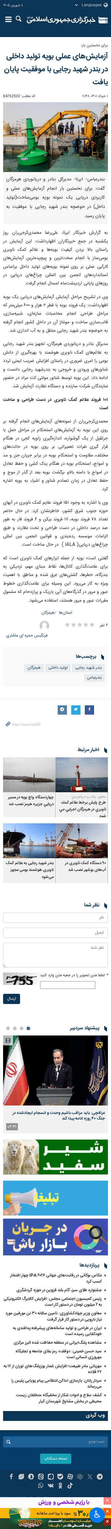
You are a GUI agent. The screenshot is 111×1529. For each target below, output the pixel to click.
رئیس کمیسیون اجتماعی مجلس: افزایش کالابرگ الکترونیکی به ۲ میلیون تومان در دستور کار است (52, 1302)
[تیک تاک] (70, 1486)
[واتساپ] (41, 1486)
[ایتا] (41, 1477)
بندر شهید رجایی (88, 668)
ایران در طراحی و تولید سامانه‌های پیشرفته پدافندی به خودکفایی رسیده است (57, 1331)
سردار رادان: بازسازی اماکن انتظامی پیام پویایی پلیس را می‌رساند (56, 1383)
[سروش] (31, 1477)
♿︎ (97, 1514)
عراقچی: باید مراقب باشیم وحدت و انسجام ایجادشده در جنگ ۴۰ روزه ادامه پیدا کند (59, 1116)
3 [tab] (15, 1028)
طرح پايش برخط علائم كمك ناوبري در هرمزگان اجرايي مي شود (82, 810)
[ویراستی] (21, 1477)
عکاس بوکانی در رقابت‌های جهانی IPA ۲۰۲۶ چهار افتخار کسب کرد (56, 1278)
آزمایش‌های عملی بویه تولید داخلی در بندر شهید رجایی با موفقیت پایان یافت (56, 69)
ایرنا (61, 20)
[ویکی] (51, 1486)
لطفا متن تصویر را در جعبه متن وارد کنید (74, 975)
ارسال (11, 999)
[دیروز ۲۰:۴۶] (55, 1070)
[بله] (60, 1477)
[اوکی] (60, 1486)
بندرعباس (94, 677)
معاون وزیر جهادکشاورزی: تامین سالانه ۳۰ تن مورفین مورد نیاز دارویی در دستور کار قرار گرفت (54, 1316)
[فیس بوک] (11, 1477)
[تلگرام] (100, 1477)
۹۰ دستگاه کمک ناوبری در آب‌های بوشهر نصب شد (85, 866)
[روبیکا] (80, 1477)
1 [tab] (28, 1028)
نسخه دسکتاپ (55, 1458)
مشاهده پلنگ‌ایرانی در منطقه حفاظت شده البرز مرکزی (58, 1342)
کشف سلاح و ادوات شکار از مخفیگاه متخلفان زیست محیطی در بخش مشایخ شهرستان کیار (59, 1398)
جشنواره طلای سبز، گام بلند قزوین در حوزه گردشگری (59, 1290)
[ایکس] (90, 1477)
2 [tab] (21, 1028)
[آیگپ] (51, 1477)
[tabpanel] (55, 1084)
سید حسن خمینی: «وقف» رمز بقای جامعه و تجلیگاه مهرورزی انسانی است (58, 1354)
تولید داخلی (58, 668)
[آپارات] (70, 1477)
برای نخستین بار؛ (94, 45)
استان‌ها (65, 613)
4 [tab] (8, 1028)
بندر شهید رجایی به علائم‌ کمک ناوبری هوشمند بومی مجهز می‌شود (30, 870)
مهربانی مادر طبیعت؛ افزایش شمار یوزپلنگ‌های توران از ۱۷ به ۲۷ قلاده (53, 1369)
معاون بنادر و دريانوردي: (88, 797)
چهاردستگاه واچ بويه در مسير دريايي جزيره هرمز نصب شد (31, 801)
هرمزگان (48, 613)
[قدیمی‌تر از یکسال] (82, 774)
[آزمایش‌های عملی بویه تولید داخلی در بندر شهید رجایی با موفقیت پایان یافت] (55, 137)
